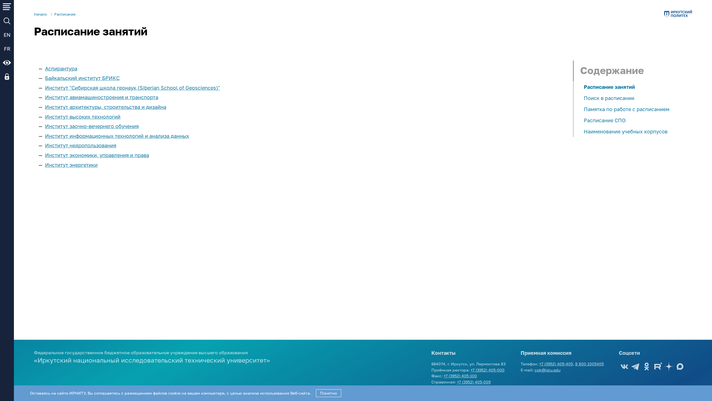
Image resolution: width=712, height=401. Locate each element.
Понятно (328, 393)
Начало (40, 14)
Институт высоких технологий (82, 117)
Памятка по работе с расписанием (626, 109)
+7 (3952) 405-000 (488, 370)
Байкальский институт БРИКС (82, 78)
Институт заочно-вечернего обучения (92, 126)
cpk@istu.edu (547, 370)
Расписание (65, 14)
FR (7, 49)
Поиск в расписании (609, 98)
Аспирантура (61, 68)
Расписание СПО (605, 120)
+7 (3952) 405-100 (460, 375)
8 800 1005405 (589, 363)
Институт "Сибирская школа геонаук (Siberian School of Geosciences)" (132, 88)
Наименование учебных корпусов (626, 131)
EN (7, 35)
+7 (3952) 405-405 (556, 363)
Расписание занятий (609, 87)
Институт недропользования (80, 145)
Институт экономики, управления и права (97, 155)
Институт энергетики (71, 165)
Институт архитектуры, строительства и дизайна (105, 107)
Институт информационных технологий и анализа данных (117, 136)
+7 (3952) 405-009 (474, 382)
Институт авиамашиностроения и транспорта (101, 97)
